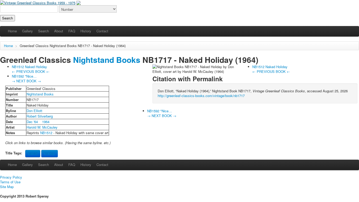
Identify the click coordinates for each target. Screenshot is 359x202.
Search (43, 30)
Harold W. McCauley (42, 127)
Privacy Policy (11, 177)
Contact (102, 30)
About (58, 30)
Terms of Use (10, 182)
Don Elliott (34, 110)
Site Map (7, 186)
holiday (49, 153)
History (85, 30)
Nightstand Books (63, 45)
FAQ (71, 30)
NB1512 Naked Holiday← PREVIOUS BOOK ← (31, 69)
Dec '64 (32, 121)
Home (12, 30)
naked (32, 153)
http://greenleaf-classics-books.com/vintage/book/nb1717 (201, 95)
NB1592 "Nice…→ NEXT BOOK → (26, 78)
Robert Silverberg (40, 116)
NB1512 (46, 132)
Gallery (27, 30)
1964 (45, 121)
